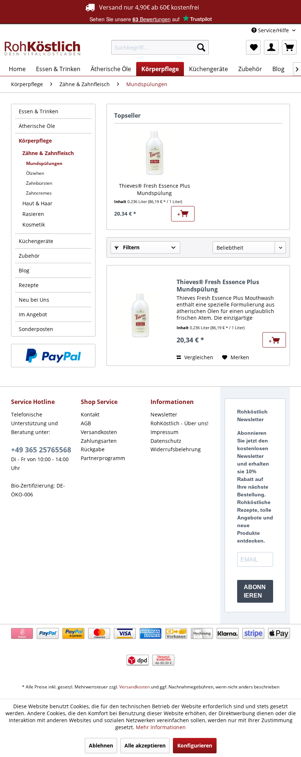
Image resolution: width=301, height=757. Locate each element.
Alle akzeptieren (145, 745)
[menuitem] (160, 47)
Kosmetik (33, 224)
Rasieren (33, 213)
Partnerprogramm (103, 458)
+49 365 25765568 (41, 450)
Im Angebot (33, 314)
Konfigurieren (194, 745)
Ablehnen (101, 745)
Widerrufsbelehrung (175, 449)
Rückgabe (93, 449)
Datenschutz (165, 440)
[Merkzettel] (253, 47)
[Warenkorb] (289, 47)
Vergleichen (198, 357)
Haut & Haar (37, 203)
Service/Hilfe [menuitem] (273, 30)
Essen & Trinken (38, 111)
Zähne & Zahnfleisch (48, 153)
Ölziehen (35, 173)
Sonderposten (36, 329)
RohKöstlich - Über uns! (179, 423)
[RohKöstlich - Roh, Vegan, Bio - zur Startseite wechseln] (43, 49)
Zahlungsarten (99, 440)
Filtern (130, 247)
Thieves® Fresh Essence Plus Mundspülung (154, 189)
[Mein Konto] (271, 47)
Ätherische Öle (37, 125)
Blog (24, 270)
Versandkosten (99, 432)
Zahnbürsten (39, 183)
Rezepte (29, 285)
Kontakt (90, 414)
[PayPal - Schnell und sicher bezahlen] (53, 356)
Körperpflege (35, 140)
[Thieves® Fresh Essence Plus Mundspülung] (154, 153)
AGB (86, 423)
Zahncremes (39, 193)
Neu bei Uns (34, 299)
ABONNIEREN (255, 591)
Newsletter (163, 414)
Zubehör (29, 255)
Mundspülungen (44, 163)
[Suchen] (201, 47)
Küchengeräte (36, 241)
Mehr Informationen (161, 727)
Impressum (164, 432)
